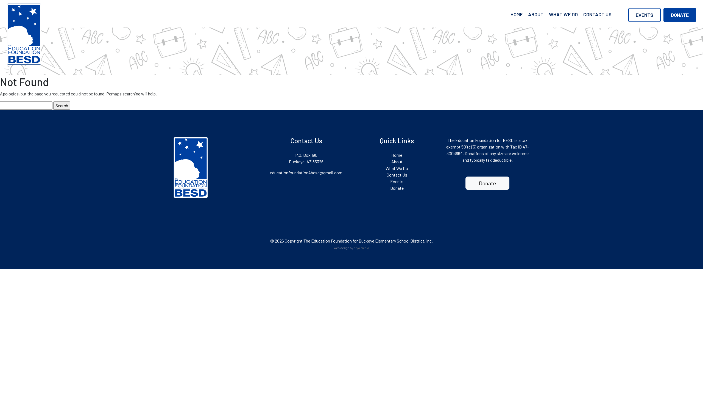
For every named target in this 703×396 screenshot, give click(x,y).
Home (516, 14)
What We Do (563, 14)
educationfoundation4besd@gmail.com (306, 172)
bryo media (361, 248)
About (535, 14)
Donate (680, 15)
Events (644, 15)
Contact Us (597, 14)
